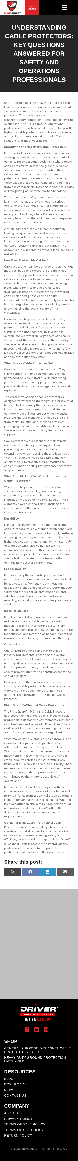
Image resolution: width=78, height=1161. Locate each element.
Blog (9, 1078)
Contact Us (15, 1095)
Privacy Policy (18, 1118)
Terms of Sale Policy (25, 1124)
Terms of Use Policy (24, 1130)
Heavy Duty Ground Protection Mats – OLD (35, 1059)
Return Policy (18, 1135)
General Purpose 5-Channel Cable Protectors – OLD (37, 1050)
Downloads (15, 1084)
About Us (13, 1113)
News (9, 1090)
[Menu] (64, 7)
